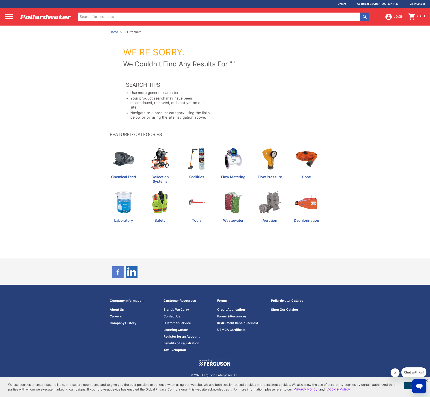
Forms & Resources (232, 316)
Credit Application (231, 309)
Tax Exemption (174, 350)
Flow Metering (233, 177)
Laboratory (123, 220)
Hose (306, 177)
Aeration (269, 220)
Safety (160, 220)
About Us (117, 309)
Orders (342, 3)
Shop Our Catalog (284, 309)
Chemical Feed (123, 177)
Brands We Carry (176, 309)
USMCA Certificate (231, 330)
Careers (116, 316)
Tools (197, 220)
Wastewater (233, 220)
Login (399, 16)
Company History (123, 323)
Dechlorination (306, 220)
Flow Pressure (270, 177)
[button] (426, 380)
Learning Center (175, 330)
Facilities (196, 177)
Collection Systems (160, 179)
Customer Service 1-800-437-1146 (377, 3)
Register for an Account (181, 336)
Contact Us (171, 316)
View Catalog (418, 3)
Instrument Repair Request (237, 323)
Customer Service (177, 323)
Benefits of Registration (181, 343)
